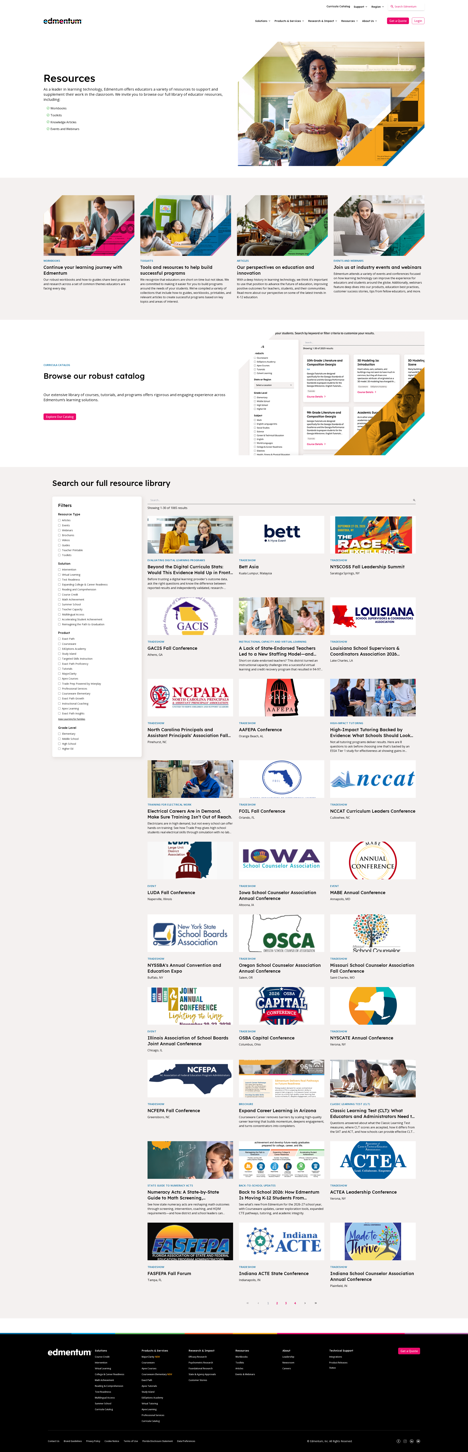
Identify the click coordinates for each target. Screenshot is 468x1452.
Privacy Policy (93, 1441)
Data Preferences (186, 1441)
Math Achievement (104, 1380)
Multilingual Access (105, 1397)
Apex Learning (149, 1409)
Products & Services (155, 1350)
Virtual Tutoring (150, 1403)
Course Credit (102, 1356)
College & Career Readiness (109, 1374)
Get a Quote (398, 21)
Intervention (101, 1362)
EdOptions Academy (152, 1397)
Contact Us (53, 1441)
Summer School (103, 1403)
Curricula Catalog (104, 1409)
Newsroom (288, 1362)
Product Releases (338, 1362)
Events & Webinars (245, 1374)
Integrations (335, 1356)
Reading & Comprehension (109, 1386)
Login (418, 21)
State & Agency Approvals (202, 1374)
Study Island (148, 1391)
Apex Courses (149, 1368)
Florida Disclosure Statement (157, 1441)
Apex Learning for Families (71, 719)
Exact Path (147, 1380)
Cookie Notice (112, 1441)
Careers (286, 1368)
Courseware (148, 1362)
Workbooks (241, 1356)
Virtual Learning (103, 1368)
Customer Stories (198, 1380)
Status (332, 1367)
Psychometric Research (201, 1362)
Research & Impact (201, 1350)
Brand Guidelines (73, 1441)
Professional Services (153, 1415)
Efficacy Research (198, 1356)
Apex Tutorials (149, 1386)
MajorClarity (148, 1356)
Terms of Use (131, 1441)
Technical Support (341, 1350)
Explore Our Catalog (60, 417)
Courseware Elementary (157, 1374)
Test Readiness (103, 1391)
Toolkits (239, 1362)
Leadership (288, 1356)
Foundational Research (201, 1368)
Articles (239, 1368)
